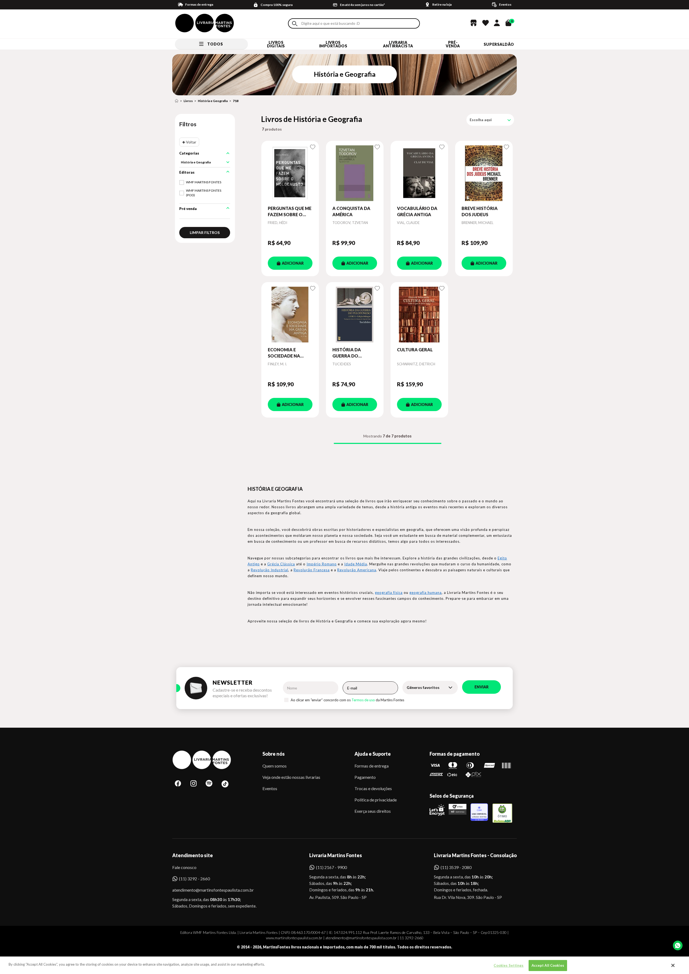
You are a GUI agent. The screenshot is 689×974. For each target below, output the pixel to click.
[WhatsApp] (678, 945)
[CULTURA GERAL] (419, 314)
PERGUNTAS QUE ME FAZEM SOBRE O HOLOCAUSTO (289, 212)
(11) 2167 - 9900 (331, 867)
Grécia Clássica (281, 564)
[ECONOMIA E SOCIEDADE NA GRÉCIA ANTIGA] (290, 314)
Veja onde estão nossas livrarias (291, 777)
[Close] (673, 965)
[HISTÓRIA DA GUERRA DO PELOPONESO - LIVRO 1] (355, 314)
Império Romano (322, 564)
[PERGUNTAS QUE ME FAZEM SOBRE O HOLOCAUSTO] (290, 173)
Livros (188, 101)
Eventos (269, 788)
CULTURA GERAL (415, 349)
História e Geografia (213, 101)
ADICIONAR (293, 263)
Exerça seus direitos (372, 811)
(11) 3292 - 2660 (194, 878)
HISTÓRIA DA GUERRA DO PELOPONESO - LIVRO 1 (348, 353)
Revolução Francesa (312, 570)
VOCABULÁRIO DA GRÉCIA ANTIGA (417, 211)
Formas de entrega (371, 765)
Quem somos (274, 765)
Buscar (295, 23)
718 (235, 101)
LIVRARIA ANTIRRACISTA (398, 44)
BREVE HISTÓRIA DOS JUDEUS (480, 211)
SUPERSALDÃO (499, 44)
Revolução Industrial (269, 570)
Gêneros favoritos (423, 687)
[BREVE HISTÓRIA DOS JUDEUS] (484, 173)
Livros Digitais (276, 44)
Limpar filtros (205, 232)
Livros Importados (333, 44)
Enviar (481, 687)
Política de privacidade (375, 799)
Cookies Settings (508, 965)
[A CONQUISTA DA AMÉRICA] (355, 173)
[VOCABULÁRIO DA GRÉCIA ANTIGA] (419, 173)
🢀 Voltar (189, 142)
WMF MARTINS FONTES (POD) (203, 192)
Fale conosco (184, 867)
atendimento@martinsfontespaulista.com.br (208, 889)
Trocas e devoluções (373, 788)
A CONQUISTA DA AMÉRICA (351, 211)
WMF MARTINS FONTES (203, 182)
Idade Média (355, 564)
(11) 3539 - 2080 (456, 867)
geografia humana (425, 592)
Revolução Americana (356, 570)
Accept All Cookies (548, 965)
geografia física (389, 592)
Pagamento (365, 777)
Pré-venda (453, 44)
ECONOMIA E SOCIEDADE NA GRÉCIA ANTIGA (285, 353)
